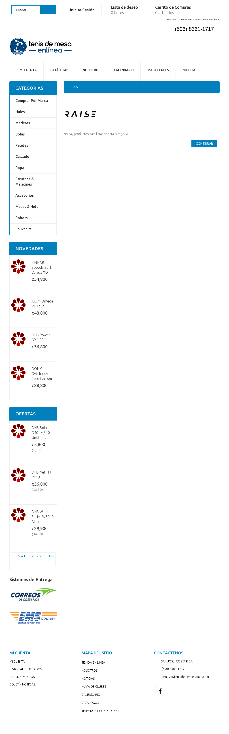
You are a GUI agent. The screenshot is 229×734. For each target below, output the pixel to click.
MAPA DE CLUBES (94, 686)
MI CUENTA (17, 661)
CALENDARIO (124, 70)
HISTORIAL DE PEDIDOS (25, 669)
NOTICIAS (189, 70)
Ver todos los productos (36, 556)
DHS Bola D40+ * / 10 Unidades (41, 433)
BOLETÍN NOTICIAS (22, 684)
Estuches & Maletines (24, 181)
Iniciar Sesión (82, 10)
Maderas (22, 123)
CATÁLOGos (59, 70)
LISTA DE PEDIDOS (22, 677)
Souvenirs (23, 229)
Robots (21, 218)
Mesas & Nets (26, 207)
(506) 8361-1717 (194, 29)
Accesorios (24, 195)
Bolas (20, 134)
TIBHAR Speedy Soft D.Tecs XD (41, 267)
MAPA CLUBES (158, 70)
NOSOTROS (91, 70)
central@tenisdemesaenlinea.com (185, 677)
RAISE (75, 87)
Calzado (22, 156)
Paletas (21, 145)
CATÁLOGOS (90, 702)
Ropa (19, 168)
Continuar (204, 143)
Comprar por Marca (31, 101)
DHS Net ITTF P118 (43, 474)
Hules (20, 112)
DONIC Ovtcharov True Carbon (42, 374)
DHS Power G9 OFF (41, 337)
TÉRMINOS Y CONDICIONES (100, 711)
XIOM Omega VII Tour (42, 303)
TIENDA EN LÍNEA (93, 662)
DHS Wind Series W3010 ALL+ (43, 517)
